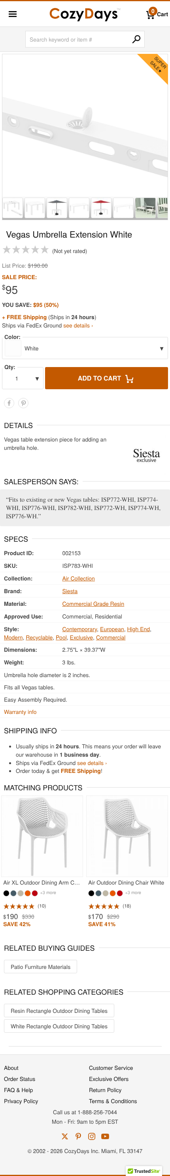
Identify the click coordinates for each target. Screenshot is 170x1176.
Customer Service (111, 1067)
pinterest (78, 1136)
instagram (91, 1136)
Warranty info (20, 711)
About (11, 1067)
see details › (78, 325)
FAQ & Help (18, 1090)
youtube (105, 1136)
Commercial (111, 637)
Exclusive (81, 637)
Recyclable (39, 637)
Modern (13, 637)
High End (138, 629)
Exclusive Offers (108, 1079)
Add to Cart (100, 377)
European (112, 629)
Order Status (19, 1079)
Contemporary (79, 629)
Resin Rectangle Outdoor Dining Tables (59, 1010)
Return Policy (105, 1090)
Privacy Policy (21, 1101)
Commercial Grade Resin (93, 603)
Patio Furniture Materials (40, 966)
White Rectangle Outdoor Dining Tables (59, 1026)
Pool (61, 637)
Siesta (69, 591)
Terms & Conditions (113, 1101)
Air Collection (78, 578)
